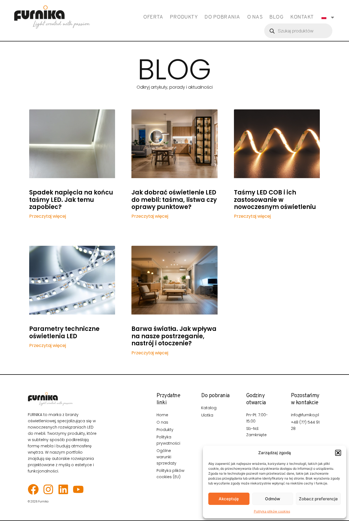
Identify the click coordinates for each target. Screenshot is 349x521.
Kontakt (302, 17)
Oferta (153, 17)
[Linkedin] (63, 489)
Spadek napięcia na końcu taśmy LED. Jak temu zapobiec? (71, 199)
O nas (255, 17)
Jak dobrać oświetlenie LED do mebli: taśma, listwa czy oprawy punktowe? (174, 199)
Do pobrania (222, 17)
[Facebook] (33, 489)
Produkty (184, 17)
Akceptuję (229, 498)
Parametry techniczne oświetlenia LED (64, 332)
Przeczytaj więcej (47, 216)
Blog (276, 17)
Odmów (272, 498)
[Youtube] (78, 489)
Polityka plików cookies (272, 511)
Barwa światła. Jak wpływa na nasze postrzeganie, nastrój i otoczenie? (173, 336)
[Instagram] (48, 489)
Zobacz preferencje (318, 498)
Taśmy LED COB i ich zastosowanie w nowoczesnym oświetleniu (275, 199)
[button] (338, 453)
